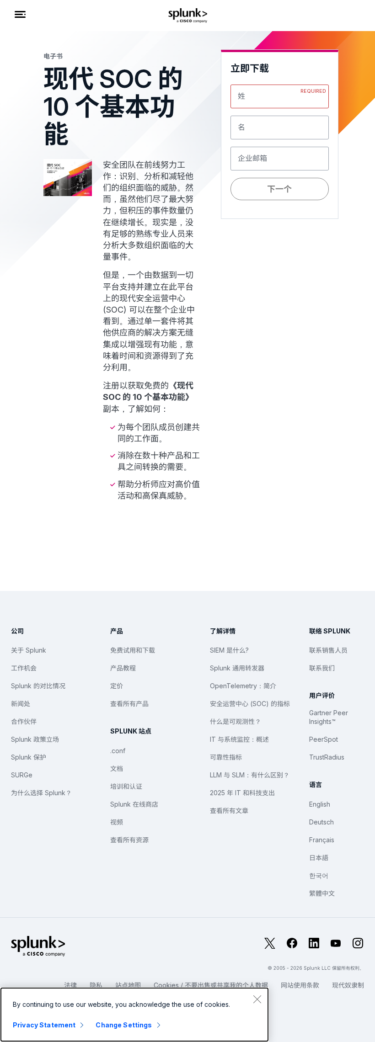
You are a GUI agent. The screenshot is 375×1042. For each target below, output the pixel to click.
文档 (116, 768)
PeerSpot (323, 739)
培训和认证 (126, 786)
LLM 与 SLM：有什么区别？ (249, 775)
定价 (116, 686)
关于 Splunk (28, 650)
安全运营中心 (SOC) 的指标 (250, 703)
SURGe (21, 775)
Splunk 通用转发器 (237, 668)
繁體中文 (322, 893)
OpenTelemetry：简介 (243, 686)
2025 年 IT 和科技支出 (242, 793)
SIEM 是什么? (229, 650)
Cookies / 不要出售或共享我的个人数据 (211, 985)
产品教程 (123, 668)
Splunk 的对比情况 (38, 686)
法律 (70, 985)
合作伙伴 (24, 721)
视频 (116, 822)
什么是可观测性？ (235, 721)
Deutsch (321, 822)
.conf (117, 751)
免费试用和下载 (132, 650)
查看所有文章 (229, 810)
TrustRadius (326, 757)
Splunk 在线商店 (134, 804)
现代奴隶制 (348, 985)
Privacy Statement (44, 1025)
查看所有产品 (129, 703)
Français (321, 840)
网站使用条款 (300, 985)
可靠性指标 (226, 757)
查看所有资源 (129, 840)
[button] (279, 244)
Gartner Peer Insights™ (328, 717)
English (319, 804)
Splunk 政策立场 (35, 739)
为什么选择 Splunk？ (41, 793)
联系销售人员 (328, 650)
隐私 (96, 985)
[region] (134, 1014)
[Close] (257, 999)
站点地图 (128, 985)
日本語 (318, 857)
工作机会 (24, 668)
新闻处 (20, 703)
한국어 (318, 875)
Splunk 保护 (28, 757)
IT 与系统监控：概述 (239, 739)
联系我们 (322, 668)
